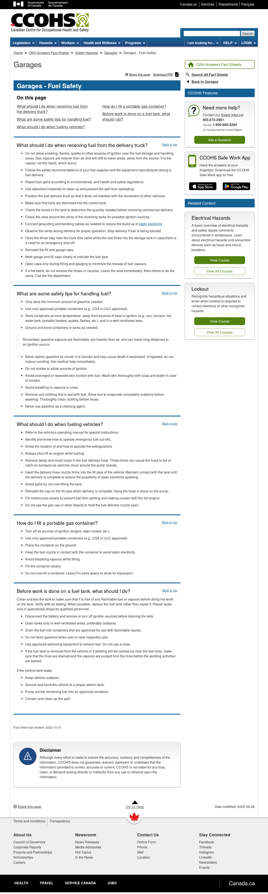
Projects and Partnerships (32, 852)
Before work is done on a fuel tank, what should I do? (136, 116)
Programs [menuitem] (133, 42)
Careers (19, 862)
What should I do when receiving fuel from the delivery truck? (52, 108)
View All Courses (220, 271)
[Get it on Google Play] (236, 186)
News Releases (87, 842)
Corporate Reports (27, 847)
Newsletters (208, 862)
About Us (22, 835)
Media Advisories (88, 847)
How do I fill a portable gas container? (134, 106)
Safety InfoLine (232, 114)
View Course (219, 260)
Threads (205, 847)
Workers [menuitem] (68, 42)
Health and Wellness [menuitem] (100, 42)
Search (247, 33)
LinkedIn (205, 857)
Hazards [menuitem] (46, 42)
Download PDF (163, 74)
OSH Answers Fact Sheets (218, 64)
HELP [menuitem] (228, 42)
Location (143, 857)
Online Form (146, 842)
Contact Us (148, 835)
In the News (84, 857)
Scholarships (23, 857)
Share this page (139, 74)
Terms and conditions (29, 821)
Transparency (60, 821)
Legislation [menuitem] (22, 42)
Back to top (169, 144)
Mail (140, 852)
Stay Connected (214, 835)
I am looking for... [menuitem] (201, 42)
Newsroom (85, 835)
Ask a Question (219, 139)
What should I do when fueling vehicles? (51, 126)
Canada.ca (242, 883)
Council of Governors (29, 842)
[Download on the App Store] (203, 186)
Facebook (206, 842)
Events (204, 867)
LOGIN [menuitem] (246, 42)
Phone (142, 847)
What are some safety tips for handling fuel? (54, 119)
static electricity (150, 223)
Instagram (206, 852)
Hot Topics (83, 852)
